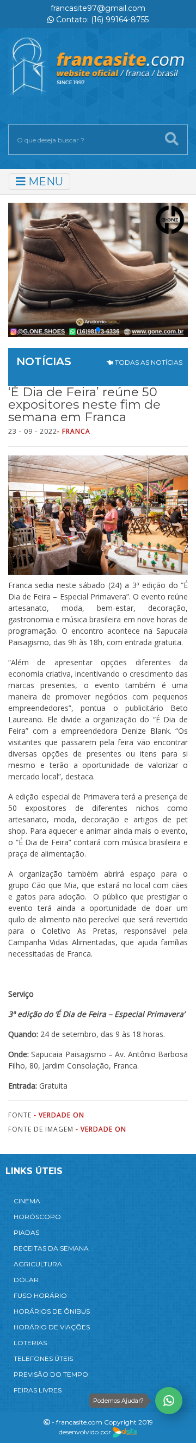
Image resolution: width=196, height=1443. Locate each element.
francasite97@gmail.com (98, 8)
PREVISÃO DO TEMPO (51, 1374)
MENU (44, 181)
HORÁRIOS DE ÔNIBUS (52, 1311)
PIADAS (26, 1232)
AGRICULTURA (38, 1264)
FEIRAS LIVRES (38, 1390)
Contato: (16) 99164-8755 (101, 19)
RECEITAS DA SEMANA (51, 1248)
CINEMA (27, 1201)
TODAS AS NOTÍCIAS (147, 362)
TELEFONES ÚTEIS (43, 1358)
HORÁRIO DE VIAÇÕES (52, 1327)
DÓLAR (26, 1280)
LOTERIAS (30, 1343)
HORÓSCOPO (37, 1217)
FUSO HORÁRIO (40, 1295)
